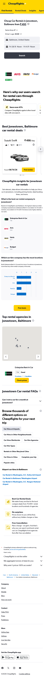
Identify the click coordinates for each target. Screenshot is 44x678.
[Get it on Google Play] (7, 657)
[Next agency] (38, 357)
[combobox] (11, 30)
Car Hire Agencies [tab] (31, 440)
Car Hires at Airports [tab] (12, 429)
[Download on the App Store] (22, 657)
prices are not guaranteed (17, 549)
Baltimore (10, 577)
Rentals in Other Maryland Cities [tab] (16, 451)
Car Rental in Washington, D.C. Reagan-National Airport (21, 483)
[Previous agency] (6, 357)
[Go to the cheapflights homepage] (17, 4)
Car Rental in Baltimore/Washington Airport (20, 478)
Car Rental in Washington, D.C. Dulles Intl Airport (22, 475)
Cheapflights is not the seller (15, 556)
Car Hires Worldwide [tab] (12, 440)
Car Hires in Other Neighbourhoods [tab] (17, 435)
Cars (4, 575)
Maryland (35, 575)
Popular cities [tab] (9, 463)
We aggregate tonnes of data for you (18, 561)
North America (13, 575)
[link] (22, 308)
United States (25, 575)
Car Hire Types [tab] (9, 446)
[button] (4, 3)
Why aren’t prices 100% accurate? (18, 565)
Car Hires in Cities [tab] (10, 457)
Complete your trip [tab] (29, 457)
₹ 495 (23, 24)
